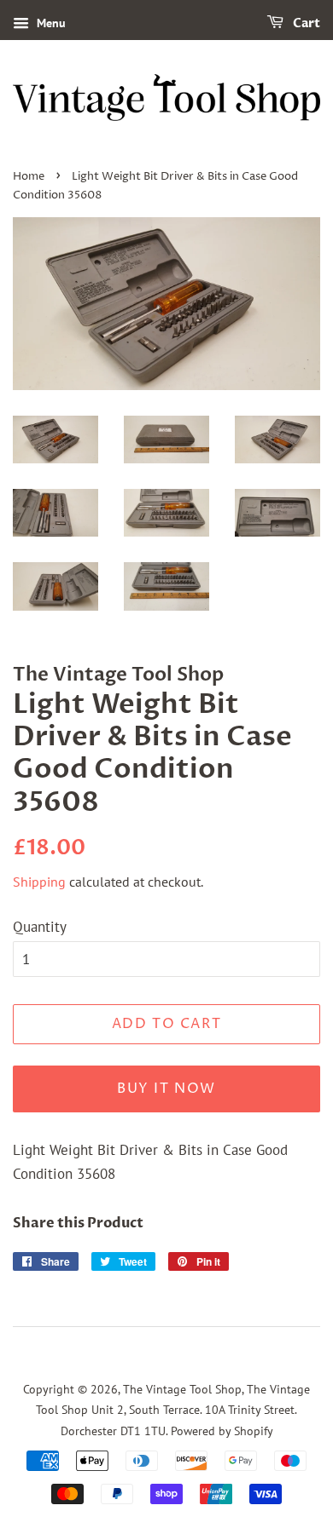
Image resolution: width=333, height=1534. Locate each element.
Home (28, 176)
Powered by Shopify (222, 1430)
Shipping (39, 881)
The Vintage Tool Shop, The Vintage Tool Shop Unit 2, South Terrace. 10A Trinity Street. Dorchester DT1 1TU (173, 1410)
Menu (49, 23)
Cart (305, 23)
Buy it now (166, 1088)
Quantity (40, 926)
